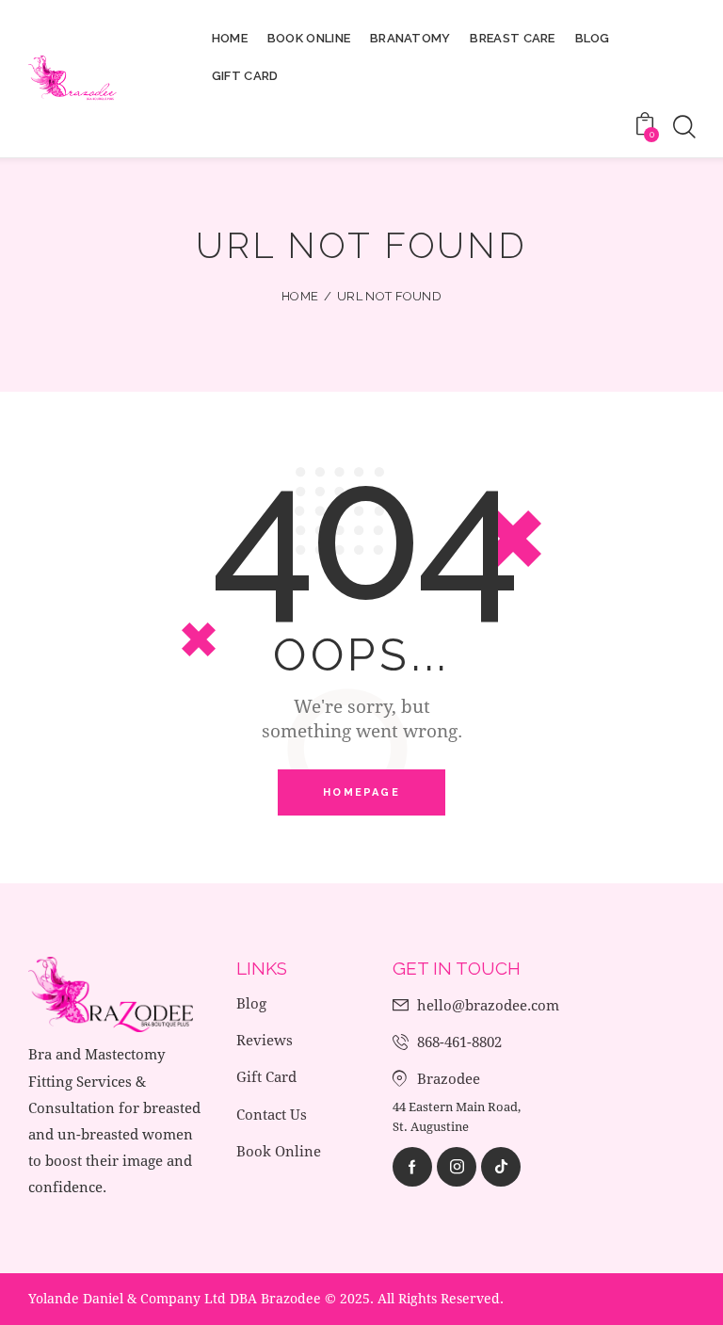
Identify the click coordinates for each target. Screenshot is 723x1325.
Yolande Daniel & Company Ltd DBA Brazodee (174, 1298)
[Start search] (683, 127)
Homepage (361, 792)
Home (299, 296)
